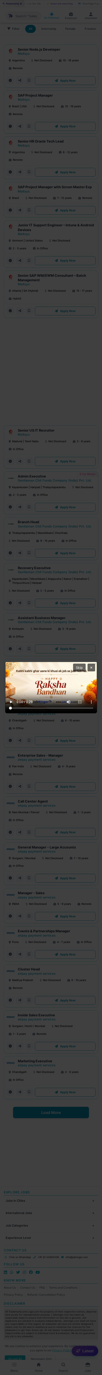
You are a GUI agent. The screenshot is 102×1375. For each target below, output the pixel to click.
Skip (79, 667)
